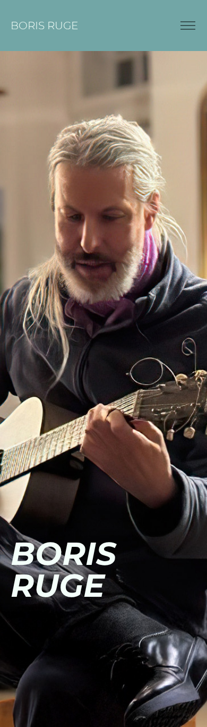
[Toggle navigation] (187, 26)
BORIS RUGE (44, 25)
